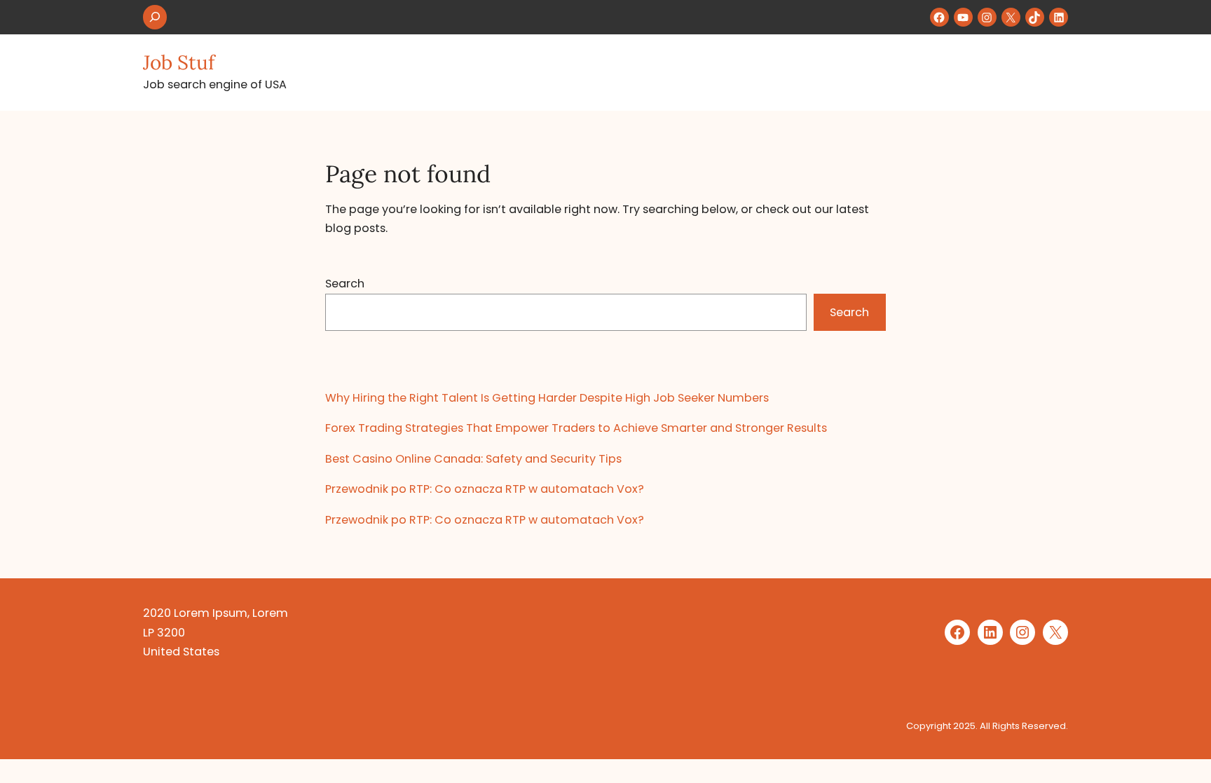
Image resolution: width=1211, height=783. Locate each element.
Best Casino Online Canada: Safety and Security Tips (473, 459)
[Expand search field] (155, 17)
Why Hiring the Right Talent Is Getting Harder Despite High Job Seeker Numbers (547, 398)
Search (344, 283)
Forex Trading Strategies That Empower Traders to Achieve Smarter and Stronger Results (576, 428)
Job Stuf (178, 62)
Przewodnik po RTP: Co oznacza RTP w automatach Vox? (484, 489)
